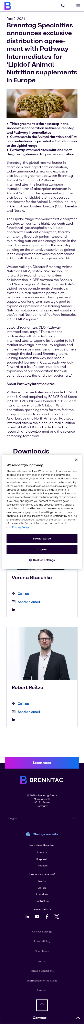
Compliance (42, 951)
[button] (77, 1017)
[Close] (76, 459)
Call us (23, 594)
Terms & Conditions (42, 970)
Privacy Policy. (20, 526)
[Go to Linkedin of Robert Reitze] (15, 720)
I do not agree (42, 538)
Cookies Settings (44, 560)
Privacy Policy (42, 941)
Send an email (29, 602)
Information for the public (42, 980)
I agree (42, 549)
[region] (42, 512)
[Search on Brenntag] (63, 5)
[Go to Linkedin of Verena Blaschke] (15, 610)
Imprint (42, 961)
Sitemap (42, 990)
